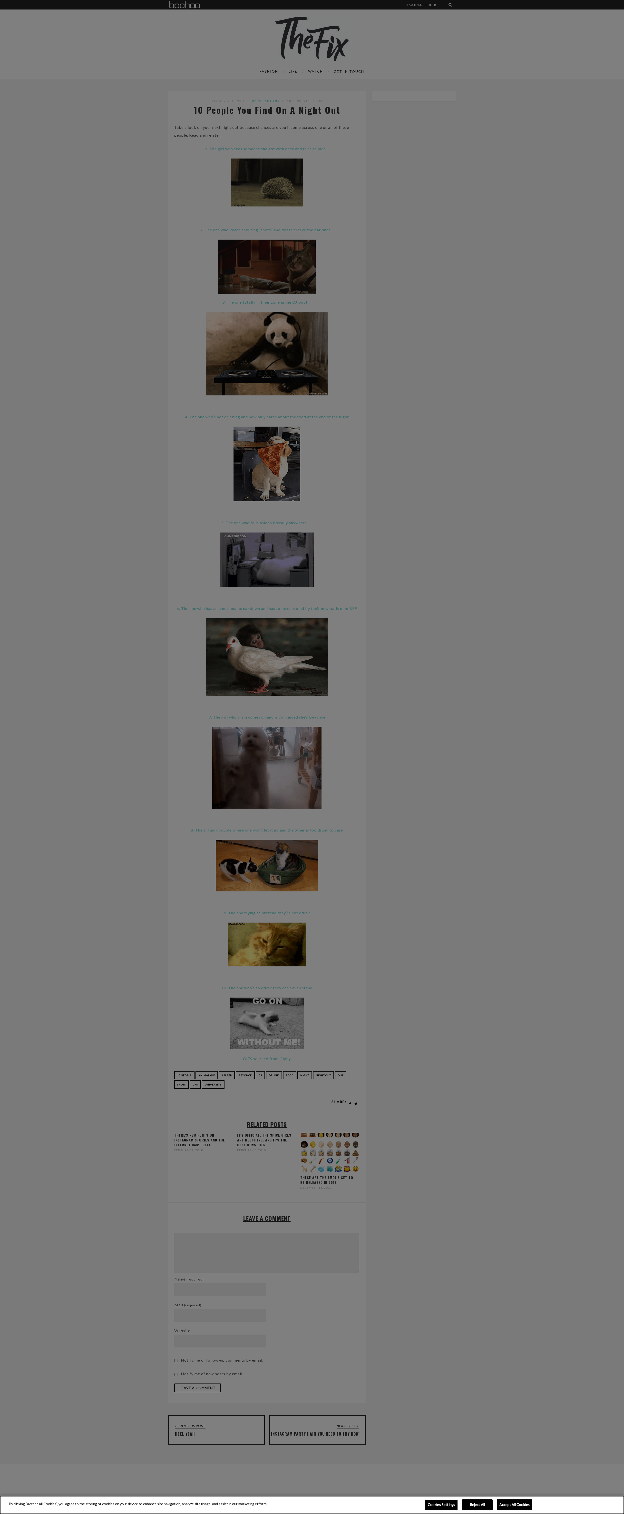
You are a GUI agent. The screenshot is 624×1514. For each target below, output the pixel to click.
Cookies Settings (441, 1505)
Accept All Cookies (514, 1505)
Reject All (477, 1505)
